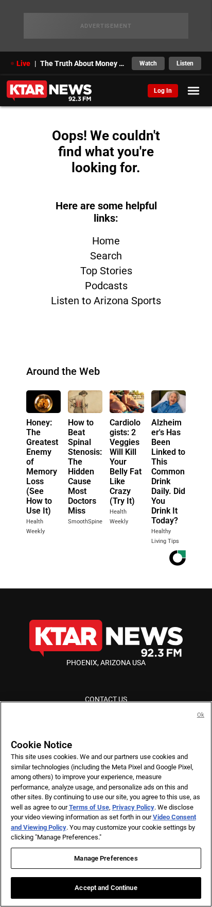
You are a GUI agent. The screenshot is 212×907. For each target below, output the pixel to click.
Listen (184, 63)
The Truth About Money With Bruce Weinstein (83, 63)
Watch (148, 63)
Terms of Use (89, 807)
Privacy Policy (133, 807)
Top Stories (106, 271)
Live (23, 63)
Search (106, 256)
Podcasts (106, 285)
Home (106, 241)
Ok (200, 715)
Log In (163, 90)
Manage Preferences (105, 858)
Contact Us (106, 699)
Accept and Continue (106, 888)
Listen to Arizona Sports (106, 300)
